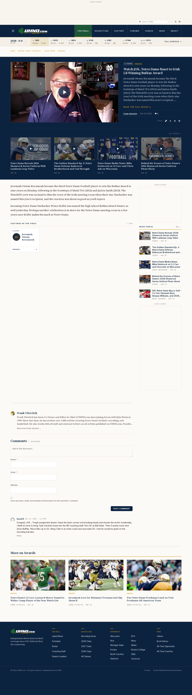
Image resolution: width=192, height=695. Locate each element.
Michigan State (117, 645)
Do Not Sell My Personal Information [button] (167, 670)
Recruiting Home (88, 636)
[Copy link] (166, 121)
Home (13, 51)
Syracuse (135, 659)
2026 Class (86, 651)
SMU (133, 654)
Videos (149, 31)
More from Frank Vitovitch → (29, 428)
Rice (112, 641)
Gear (162, 31)
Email (14, 472)
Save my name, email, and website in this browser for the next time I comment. (44, 501)
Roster (55, 646)
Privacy (147, 670)
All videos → (175, 134)
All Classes (86, 656)
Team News (49, 51)
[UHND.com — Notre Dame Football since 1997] (33, 31)
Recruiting (101, 31)
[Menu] (13, 30)
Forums (134, 31)
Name (14, 459)
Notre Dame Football (29, 51)
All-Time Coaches (165, 651)
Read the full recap (135, 107)
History (119, 31)
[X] (176, 22)
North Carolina (117, 654)
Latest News (57, 636)
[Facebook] (179, 22)
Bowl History (162, 641)
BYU (133, 636)
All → (178, 227)
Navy (133, 641)
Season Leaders (59, 656)
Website (14, 485)
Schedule (56, 641)
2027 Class (86, 646)
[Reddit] (179, 121)
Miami (133, 645)
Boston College (138, 650)
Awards (61, 51)
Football (83, 31)
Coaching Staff (58, 651)
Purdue (113, 650)
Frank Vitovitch (130, 114)
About (175, 31)
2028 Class (86, 641)
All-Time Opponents (166, 646)
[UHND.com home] (23, 631)
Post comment (121, 509)
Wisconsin (115, 636)
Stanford (114, 659)
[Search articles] (140, 22)
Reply (19, 536)
